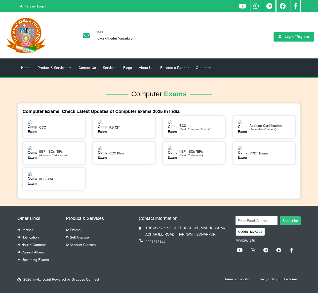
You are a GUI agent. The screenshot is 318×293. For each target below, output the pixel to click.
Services (109, 68)
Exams (74, 230)
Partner (26, 230)
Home (26, 68)
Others (201, 68)
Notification (29, 237)
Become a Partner (174, 68)
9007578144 (155, 242)
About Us (146, 68)
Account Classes (82, 245)
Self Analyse (79, 237)
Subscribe (290, 221)
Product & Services (52, 68)
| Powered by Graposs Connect (74, 279)
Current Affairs (32, 252)
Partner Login (34, 6)
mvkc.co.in (41, 279)
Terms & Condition (238, 279)
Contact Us (87, 68)
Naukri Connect (33, 245)
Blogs (127, 68)
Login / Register (296, 37)
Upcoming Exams (34, 260)
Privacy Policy (266, 279)
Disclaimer (290, 279)
